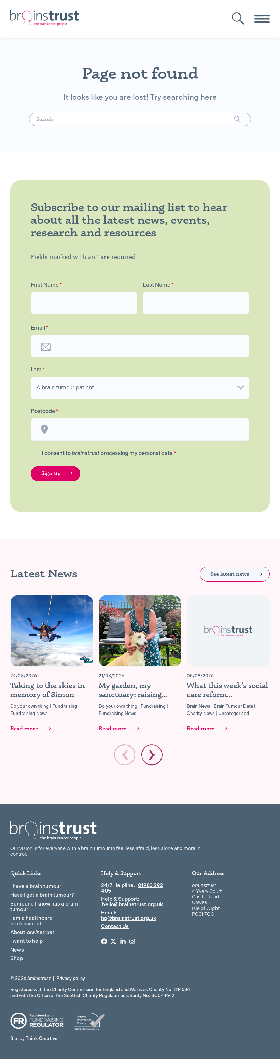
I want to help (26, 941)
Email (39, 328)
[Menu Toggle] (262, 19)
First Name (46, 285)
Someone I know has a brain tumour (44, 907)
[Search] (242, 119)
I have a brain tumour (35, 886)
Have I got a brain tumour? (42, 895)
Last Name (158, 285)
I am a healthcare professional (31, 921)
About (32, 932)
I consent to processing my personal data (109, 453)
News (17, 950)
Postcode (44, 411)
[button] (152, 754)
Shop (16, 958)
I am (38, 369)
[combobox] (131, 119)
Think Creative (34, 1038)
